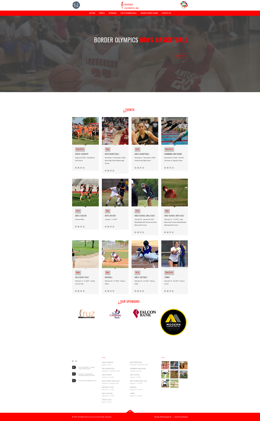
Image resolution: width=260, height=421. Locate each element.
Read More (130, 56)
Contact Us (166, 13)
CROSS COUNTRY (81, 154)
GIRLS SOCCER (81, 215)
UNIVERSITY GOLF (108, 388)
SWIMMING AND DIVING (138, 369)
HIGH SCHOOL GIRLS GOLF (145, 215)
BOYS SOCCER (110, 215)
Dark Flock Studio (181, 417)
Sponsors (112, 13)
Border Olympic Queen (149, 13)
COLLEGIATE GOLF (82, 277)
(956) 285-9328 (90, 375)
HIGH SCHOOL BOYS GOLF (174, 215)
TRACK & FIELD (107, 400)
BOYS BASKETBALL (112, 154)
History (92, 13)
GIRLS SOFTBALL (141, 277)
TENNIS (167, 277)
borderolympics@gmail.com (87, 380)
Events (102, 13)
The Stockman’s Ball (128, 13)
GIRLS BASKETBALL (142, 154)
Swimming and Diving (173, 154)
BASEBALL (109, 277)
